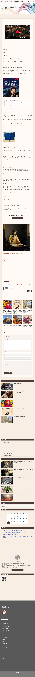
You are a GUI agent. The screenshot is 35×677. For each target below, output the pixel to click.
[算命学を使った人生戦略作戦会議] (12, 1)
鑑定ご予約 (3, 663)
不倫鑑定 (3, 641)
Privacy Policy (17, 674)
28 (23, 521)
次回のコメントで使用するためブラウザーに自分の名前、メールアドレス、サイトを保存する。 (17, 362)
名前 (5, 351)
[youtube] (18, 672)
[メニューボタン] (33, 1)
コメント (6, 339)
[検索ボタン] (28, 1)
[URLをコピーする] (30, 284)
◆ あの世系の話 (6, 442)
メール (5, 355)
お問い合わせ (4, 661)
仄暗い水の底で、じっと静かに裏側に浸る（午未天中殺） (11, 530)
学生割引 (3, 639)
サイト (5, 358)
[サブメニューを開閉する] (32, 447)
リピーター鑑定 (4, 637)
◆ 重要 (5, 444)
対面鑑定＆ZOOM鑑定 (5, 628)
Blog (2, 655)
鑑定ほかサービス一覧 (5, 626)
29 (26, 521)
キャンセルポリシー (23, 674)
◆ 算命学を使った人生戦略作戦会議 (9, 451)
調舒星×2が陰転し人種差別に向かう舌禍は (9, 534)
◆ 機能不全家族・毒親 (7, 453)
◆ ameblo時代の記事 (7, 455)
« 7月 (7, 524)
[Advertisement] (17, 271)
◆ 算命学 (5, 446)
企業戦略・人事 (4, 643)
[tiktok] (17, 672)
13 (20, 518)
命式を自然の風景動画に (6, 630)
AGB (10, 674)
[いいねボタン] (4, 260)
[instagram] (16, 672)
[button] (5, 284)
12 (17, 518)
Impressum (13, 674)
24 (11, 521)
